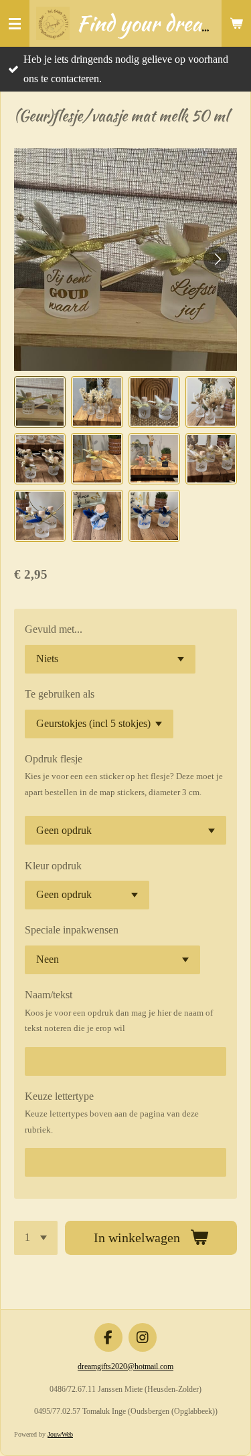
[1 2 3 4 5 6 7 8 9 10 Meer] (36, 1238)
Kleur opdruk (53, 865)
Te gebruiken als (59, 694)
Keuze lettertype (59, 1096)
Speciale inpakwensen (71, 929)
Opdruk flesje (53, 758)
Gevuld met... (53, 629)
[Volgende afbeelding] (216, 259)
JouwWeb (60, 1434)
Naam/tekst (48, 994)
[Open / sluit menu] (14, 23)
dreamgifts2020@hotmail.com (125, 1366)
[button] (40, 402)
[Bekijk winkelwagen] (236, 23)
